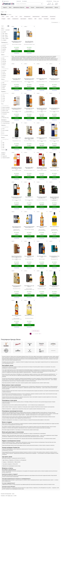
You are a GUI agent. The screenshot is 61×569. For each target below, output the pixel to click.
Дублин (45, 288)
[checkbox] (8, 26)
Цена (2, 28)
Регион (2, 79)
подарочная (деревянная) (7, 157)
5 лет (16, 16)
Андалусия (4, 84)
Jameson (40, 18)
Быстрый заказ (16, 90)
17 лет (33, 170)
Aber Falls (4, 61)
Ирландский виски (27, 16)
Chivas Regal (46, 18)
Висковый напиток (5, 112)
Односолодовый (23, 18)
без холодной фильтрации (7, 121)
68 (39, 333)
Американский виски (36, 16)
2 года (3, 96)
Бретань (3, 89)
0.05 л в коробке (5, 130)
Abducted (4, 59)
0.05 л (3, 128)
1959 (3, 147)
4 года (29, 200)
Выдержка (3, 91)
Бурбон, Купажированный (7, 107)
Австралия (4, 70)
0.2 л (3, 133)
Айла (3, 82)
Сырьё (2, 116)
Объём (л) (3, 125)
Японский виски (52, 16)
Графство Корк (15, 230)
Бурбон (9, 18)
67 (37, 333)
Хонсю (19, 288)
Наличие (3, 149)
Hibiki (35, 18)
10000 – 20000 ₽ (5, 38)
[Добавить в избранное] (21, 26)
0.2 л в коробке (5, 135)
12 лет (3, 16)
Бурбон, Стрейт (5, 110)
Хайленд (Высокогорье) (42, 230)
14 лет (19, 230)
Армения (4, 73)
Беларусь (4, 75)
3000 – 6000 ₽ (4, 35)
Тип (2, 103)
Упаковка (3, 152)
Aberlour (3, 50)
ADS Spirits (4, 47)
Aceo (3, 52)
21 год (21, 81)
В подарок (3, 18)
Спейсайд (19, 44)
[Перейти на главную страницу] (8, 4)
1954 (3, 142)
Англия (3, 72)
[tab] (5, 26)
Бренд (2, 54)
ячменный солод (5, 117)
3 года (12, 16)
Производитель (4, 42)
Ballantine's (30, 18)
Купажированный (15, 18)
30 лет (21, 16)
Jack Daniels (53, 18)
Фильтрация (3, 119)
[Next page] (40, 333)
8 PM (3, 58)
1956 (3, 144)
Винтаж (2, 137)
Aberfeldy (4, 49)
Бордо (3, 87)
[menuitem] (5, 7)
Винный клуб (19, 1)
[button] (56, 22)
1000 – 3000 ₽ (4, 33)
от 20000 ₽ (4, 40)
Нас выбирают (24, 1)
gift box (3, 154)
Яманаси (30, 44)
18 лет (7, 16)
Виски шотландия (45, 16)
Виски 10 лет (54, 200)
